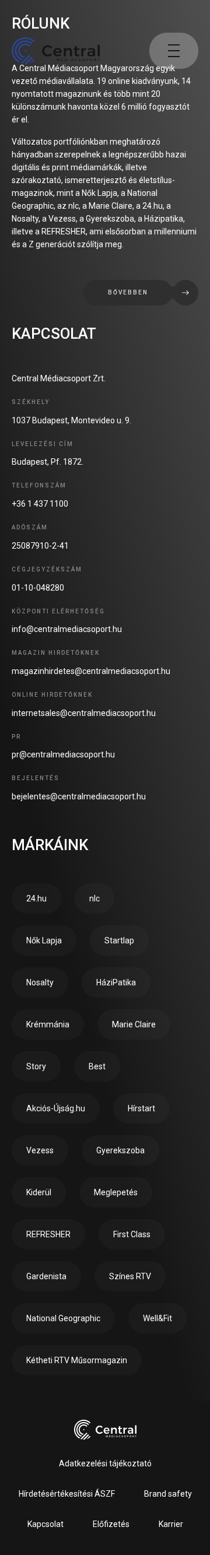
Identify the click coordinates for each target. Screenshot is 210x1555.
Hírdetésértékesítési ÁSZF (67, 1493)
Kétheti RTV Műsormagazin (76, 1360)
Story (36, 1066)
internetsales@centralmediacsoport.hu (84, 713)
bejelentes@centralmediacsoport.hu (79, 796)
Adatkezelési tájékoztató (105, 1463)
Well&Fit (157, 1318)
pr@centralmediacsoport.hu (63, 754)
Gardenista (46, 1276)
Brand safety (168, 1493)
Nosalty (40, 982)
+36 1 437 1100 (40, 503)
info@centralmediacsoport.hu (67, 629)
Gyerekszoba (120, 1150)
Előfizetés (111, 1524)
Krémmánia (47, 1024)
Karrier (171, 1524)
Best (97, 1066)
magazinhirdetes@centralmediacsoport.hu (91, 671)
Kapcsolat (45, 1524)
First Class (131, 1234)
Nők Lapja (44, 940)
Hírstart (141, 1108)
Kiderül (38, 1192)
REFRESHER (48, 1234)
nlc (94, 898)
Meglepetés (116, 1192)
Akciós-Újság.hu (55, 1108)
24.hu (36, 898)
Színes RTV (130, 1276)
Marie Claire (134, 1024)
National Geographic (63, 1318)
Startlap (119, 940)
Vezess (40, 1150)
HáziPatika (116, 982)
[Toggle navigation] (173, 51)
